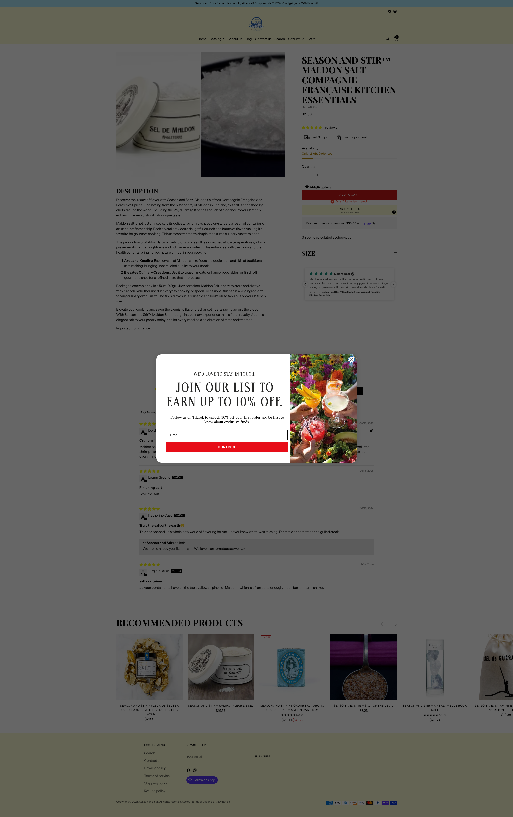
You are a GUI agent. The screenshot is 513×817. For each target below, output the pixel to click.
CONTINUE (227, 447)
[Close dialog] (352, 359)
